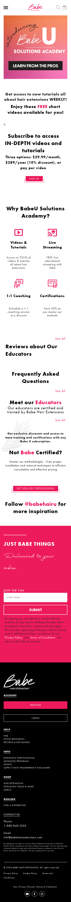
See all (60, 338)
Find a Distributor (15, 805)
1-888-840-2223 (15, 826)
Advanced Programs (16, 761)
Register (35, 705)
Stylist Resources (14, 739)
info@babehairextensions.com (23, 837)
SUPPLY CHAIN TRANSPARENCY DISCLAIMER (27, 767)
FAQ (6, 735)
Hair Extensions (13, 783)
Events (8, 764)
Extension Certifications (19, 757)
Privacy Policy (13, 637)
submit (35, 609)
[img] (58, 7)
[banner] (35, 7)
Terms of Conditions (43, 637)
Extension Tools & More (19, 786)
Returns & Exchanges (17, 742)
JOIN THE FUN (14, 590)
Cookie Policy (30, 873)
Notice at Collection (46, 886)
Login (36, 718)
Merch (7, 789)
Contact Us (12, 814)
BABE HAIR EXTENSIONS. (26, 867)
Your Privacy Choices (24, 886)
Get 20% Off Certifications (35, 488)
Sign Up (34, 178)
